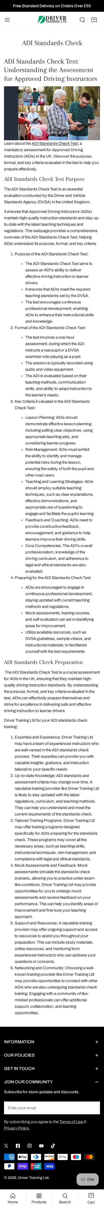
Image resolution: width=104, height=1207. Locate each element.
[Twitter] (6, 1146)
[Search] (82, 20)
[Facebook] (18, 1146)
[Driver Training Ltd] (52, 19)
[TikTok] (53, 1146)
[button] (94, 20)
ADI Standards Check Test (55, 143)
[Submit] (93, 1107)
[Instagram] (29, 1146)
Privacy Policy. (17, 1128)
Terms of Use (71, 1122)
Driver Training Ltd (33, 1178)
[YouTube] (41, 1146)
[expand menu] (7, 20)
